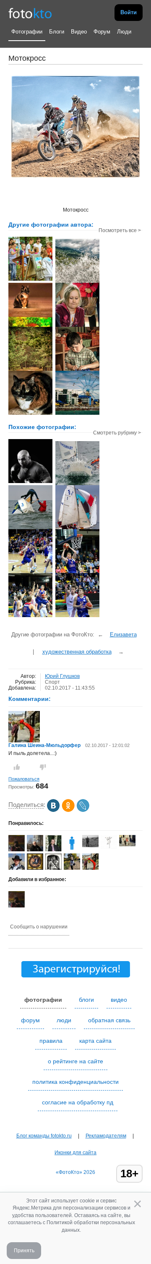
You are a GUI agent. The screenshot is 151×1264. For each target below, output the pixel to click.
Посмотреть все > (120, 230)
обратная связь (109, 1020)
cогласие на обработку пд (77, 1102)
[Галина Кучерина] (127, 845)
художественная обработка (77, 652)
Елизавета (123, 634)
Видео (79, 31)
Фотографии (26, 31)
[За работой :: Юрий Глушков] (77, 370)
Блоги (56, 31)
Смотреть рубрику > (117, 433)
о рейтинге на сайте (75, 1061)
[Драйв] (77, 484)
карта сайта (95, 1040)
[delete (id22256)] (72, 850)
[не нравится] (42, 767)
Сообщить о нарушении (39, 927)
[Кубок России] (30, 572)
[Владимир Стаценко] (90, 845)
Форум (102, 31)
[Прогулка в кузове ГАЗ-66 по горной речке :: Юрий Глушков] (77, 282)
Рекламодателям (106, 1136)
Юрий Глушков (62, 676)
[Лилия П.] (109, 847)
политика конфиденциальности (75, 1081)
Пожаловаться (23, 778)
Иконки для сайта (75, 1152)
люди (64, 1020)
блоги (86, 999)
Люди (124, 31)
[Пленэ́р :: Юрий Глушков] (30, 280)
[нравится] (16, 767)
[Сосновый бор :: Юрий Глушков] (30, 370)
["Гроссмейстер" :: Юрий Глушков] (77, 326)
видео (119, 999)
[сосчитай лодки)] (77, 528)
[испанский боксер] (30, 482)
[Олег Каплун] (35, 869)
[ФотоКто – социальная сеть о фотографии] (30, 12)
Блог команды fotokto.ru (44, 1136)
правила (50, 1040)
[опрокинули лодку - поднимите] (30, 528)
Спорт (52, 682)
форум (30, 1020)
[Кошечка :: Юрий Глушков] (30, 326)
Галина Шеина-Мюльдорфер (44, 745)
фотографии (43, 999)
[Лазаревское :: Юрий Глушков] (77, 414)
